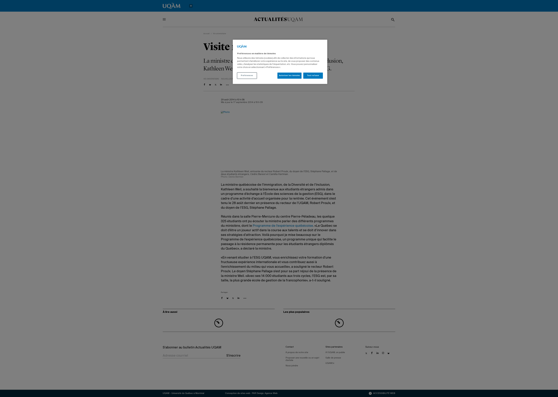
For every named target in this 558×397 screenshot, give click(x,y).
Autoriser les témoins (289, 75)
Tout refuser (313, 75)
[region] (280, 62)
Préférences (247, 75)
